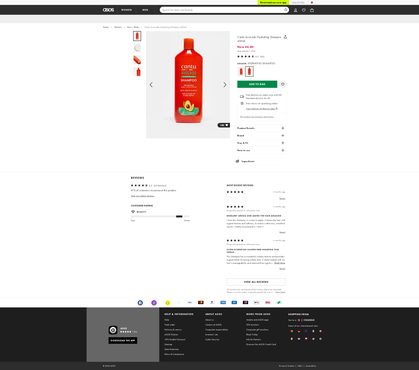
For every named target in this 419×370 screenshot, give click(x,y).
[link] (249, 71)
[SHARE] (285, 36)
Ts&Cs (300, 366)
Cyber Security (212, 339)
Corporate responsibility (216, 329)
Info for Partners (253, 339)
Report (282, 198)
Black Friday (252, 334)
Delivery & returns (173, 329)
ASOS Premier (171, 334)
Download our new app (273, 2)
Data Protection (171, 349)
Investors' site (211, 334)
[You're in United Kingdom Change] (312, 2)
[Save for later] (282, 84)
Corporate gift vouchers (257, 329)
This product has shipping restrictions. (257, 116)
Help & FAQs (298, 2)
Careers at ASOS (213, 324)
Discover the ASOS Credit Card (261, 344)
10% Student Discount (174, 339)
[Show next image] (224, 84)
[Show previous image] (152, 84)
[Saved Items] (304, 10)
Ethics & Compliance (174, 354)
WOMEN (126, 9)
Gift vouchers (252, 324)
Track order (169, 324)
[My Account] (295, 10)
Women (118, 27)
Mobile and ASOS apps (257, 319)
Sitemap (168, 344)
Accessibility (311, 366)
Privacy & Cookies (286, 366)
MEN (145, 9)
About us (209, 319)
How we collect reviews (142, 195)
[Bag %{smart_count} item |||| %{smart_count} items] (312, 10)
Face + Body (133, 27)
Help (166, 319)
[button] (257, 84)
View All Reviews (256, 282)
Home (106, 27)
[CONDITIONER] (241, 71)
